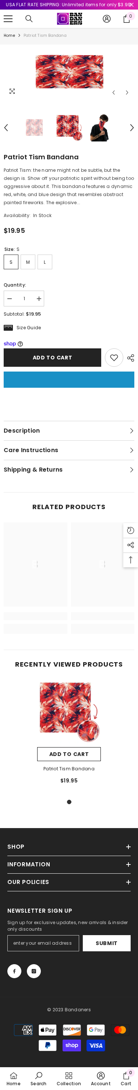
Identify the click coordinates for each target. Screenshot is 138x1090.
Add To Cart (69, 754)
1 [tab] (69, 802)
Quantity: (15, 285)
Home (9, 35)
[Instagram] (34, 971)
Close (131, 5)
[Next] (127, 92)
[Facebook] (14, 971)
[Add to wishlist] (114, 357)
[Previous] (113, 92)
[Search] (29, 18)
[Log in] (107, 19)
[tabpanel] (69, 735)
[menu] (8, 18)
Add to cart (52, 357)
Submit (107, 943)
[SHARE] (128, 358)
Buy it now (69, 380)
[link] (35, 616)
